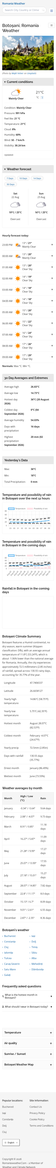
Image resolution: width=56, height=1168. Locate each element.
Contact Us (36, 1106)
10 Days (23, 178)
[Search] (43, 10)
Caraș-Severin (12, 964)
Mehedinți (37, 964)
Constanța (10, 941)
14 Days (37, 178)
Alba (34, 958)
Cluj (6, 947)
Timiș (34, 947)
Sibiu (34, 952)
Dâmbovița (38, 969)
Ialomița (8, 952)
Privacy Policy (37, 1113)
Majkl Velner (17, 73)
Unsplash (31, 73)
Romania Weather (13, 3)
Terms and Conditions (41, 1125)
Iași (33, 936)
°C (37, 97)
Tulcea (7, 958)
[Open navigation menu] (51, 11)
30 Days (10, 184)
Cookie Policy (37, 1119)
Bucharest (10, 936)
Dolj (34, 941)
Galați (7, 975)
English (11, 1143)
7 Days (10, 178)
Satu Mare (10, 969)
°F (42, 97)
